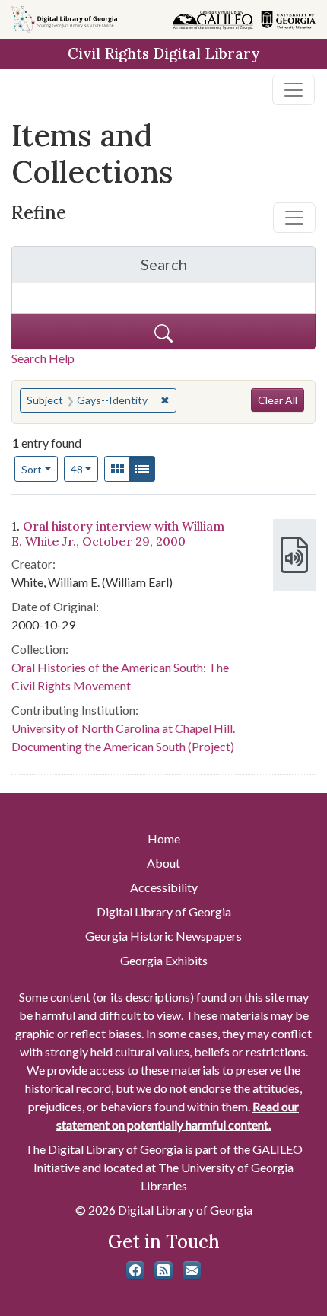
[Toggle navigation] (293, 90)
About (163, 863)
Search (228, 268)
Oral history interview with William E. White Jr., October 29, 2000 (117, 533)
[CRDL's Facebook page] (135, 1270)
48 (85, 469)
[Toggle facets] (294, 217)
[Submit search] (163, 331)
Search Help (43, 358)
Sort (31, 469)
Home (164, 838)
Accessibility (164, 887)
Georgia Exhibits (164, 960)
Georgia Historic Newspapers (163, 936)
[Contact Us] (192, 1270)
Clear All (277, 400)
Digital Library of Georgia (164, 911)
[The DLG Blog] (163, 1270)
